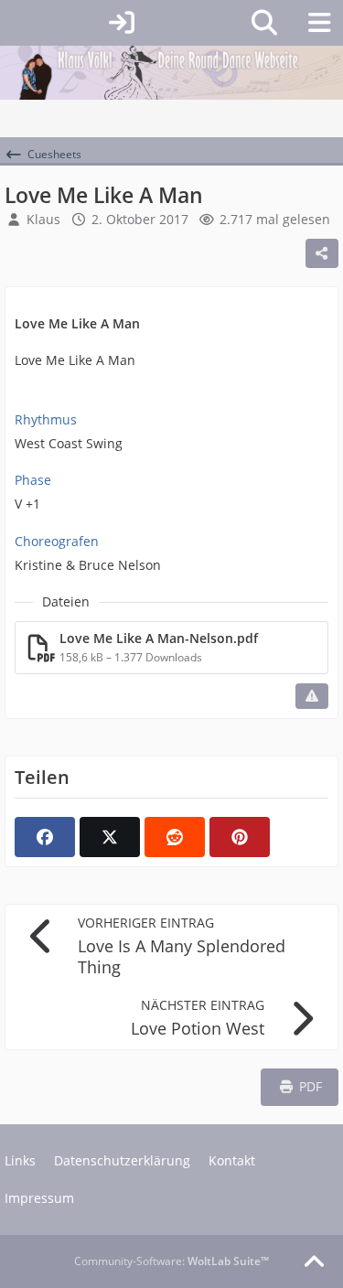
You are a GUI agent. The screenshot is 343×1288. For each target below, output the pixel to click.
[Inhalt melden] (311, 696)
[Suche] (264, 23)
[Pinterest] (239, 837)
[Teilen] (321, 253)
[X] (110, 837)
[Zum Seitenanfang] (314, 1262)
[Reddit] (175, 837)
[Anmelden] (121, 23)
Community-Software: (171, 1261)
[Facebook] (45, 837)
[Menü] (319, 23)
